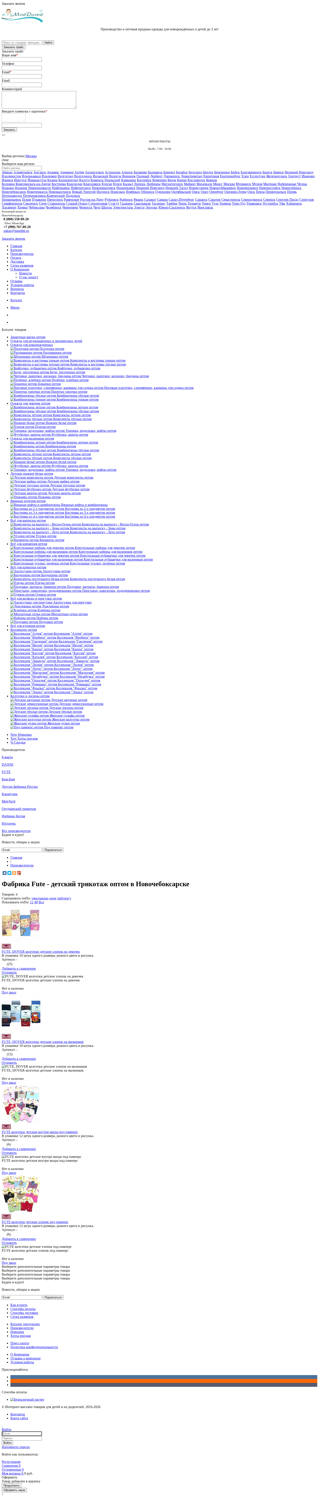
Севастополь (230, 199)
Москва (31, 156)
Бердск (208, 172)
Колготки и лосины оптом (29, 696)
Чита (96, 207)
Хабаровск (294, 203)
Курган (107, 184)
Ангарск (39, 172)
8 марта (7, 757)
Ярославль (205, 207)
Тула (215, 203)
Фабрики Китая (13, 816)
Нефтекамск (61, 188)
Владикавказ (31, 176)
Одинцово (163, 192)
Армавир (67, 172)
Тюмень (225, 203)
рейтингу (64, 898)
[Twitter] (9, 873)
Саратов (214, 199)
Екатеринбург (230, 176)
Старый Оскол (76, 203)
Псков (26, 199)
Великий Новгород (299, 172)
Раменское (71, 199)
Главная (16, 246)
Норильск (117, 192)
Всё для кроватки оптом (28, 567)
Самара (162, 199)
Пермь (292, 192)
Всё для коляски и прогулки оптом (36, 598)
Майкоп (190, 184)
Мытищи (270, 184)
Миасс (218, 184)
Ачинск (127, 172)
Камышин (128, 180)
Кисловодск (196, 180)
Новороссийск (270, 188)
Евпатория (211, 176)
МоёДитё (8, 801)
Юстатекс (9, 823)
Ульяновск (254, 203)
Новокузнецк (199, 188)
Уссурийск (270, 203)
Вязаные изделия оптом (28, 501)
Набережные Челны (292, 184)
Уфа (282, 203)
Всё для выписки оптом (28, 520)
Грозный (142, 176)
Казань (52, 180)
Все (41, 902)
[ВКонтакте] (5, 873)
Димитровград (191, 176)
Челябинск (53, 207)
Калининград (68, 180)
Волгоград (65, 176)
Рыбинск (126, 199)
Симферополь (12, 203)
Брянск (278, 172)
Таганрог (158, 203)
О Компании (19, 269)
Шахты (106, 207)
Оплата (15, 257)
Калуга (84, 180)
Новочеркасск (37, 192)
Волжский (100, 176)
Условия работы (22, 285)
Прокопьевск (11, 199)
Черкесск (85, 207)
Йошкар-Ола (37, 180)
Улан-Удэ (238, 203)
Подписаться (53, 850)
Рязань (138, 199)
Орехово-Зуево (235, 192)
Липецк (139, 184)
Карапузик (10, 794)
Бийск (235, 172)
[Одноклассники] (14, 873)
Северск (269, 199)
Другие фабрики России (20, 786)
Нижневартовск (103, 188)
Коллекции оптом (23, 630)
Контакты (17, 293)
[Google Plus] (19, 873)
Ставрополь (56, 203)
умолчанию (40, 898)
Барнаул (169, 172)
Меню (15, 307)
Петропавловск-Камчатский (44, 195)
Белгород (195, 172)
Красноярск (92, 184)
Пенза (260, 192)
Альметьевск (23, 172)
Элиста (139, 207)
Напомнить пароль (16, 1447)
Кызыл (128, 184)
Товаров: (8, 894)
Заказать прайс (13, 47)
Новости (25, 273)
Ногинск (103, 192)
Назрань (8, 188)
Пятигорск (55, 199)
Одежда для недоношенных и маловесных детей (46, 341)
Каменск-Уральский (105, 180)
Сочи (43, 203)
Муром (257, 184)
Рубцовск (112, 199)
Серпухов (306, 199)
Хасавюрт (9, 207)
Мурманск (243, 184)
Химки (22, 207)
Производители (22, 254)
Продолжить (11, 1485)
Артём (79, 172)
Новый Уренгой (84, 192)
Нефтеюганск (81, 188)
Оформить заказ (14, 1490)
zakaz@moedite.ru (16, 231)
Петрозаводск (12, 195)
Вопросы (17, 289)
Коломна (8, 184)
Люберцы (153, 184)
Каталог (16, 250)
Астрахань (112, 172)
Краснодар (74, 184)
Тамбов (171, 203)
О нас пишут (28, 277)
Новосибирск (291, 188)
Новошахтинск (60, 192)
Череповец (70, 207)
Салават (150, 199)
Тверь (182, 203)
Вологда (115, 176)
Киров (182, 180)
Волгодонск (83, 176)
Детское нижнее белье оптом (31, 473)
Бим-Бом (8, 779)
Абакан (7, 172)
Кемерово (159, 180)
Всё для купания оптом (27, 626)
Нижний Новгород (150, 188)
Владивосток (11, 176)
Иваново (308, 176)
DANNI (7, 764)
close (5, 160)
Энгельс (151, 207)
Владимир (49, 176)
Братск (268, 172)
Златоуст (294, 176)
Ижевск (7, 180)
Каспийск (144, 180)
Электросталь (123, 207)
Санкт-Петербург (181, 199)
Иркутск (20, 180)
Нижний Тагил (176, 188)
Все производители (16, 831)
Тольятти (194, 203)
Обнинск (147, 192)
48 (36, 902)
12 (31, 902)
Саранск (201, 199)
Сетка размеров (21, 265)
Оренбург (216, 192)
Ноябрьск (133, 192)
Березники (222, 172)
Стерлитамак (98, 203)
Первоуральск (276, 192)
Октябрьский (181, 192)
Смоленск (30, 203)
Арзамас (53, 172)
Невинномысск (39, 188)
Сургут (114, 203)
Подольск (73, 195)
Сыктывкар (142, 203)
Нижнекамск (125, 188)
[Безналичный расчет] (27, 1399)
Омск (196, 192)
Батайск (182, 172)
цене (52, 898)
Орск (251, 192)
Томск (206, 203)
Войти (7, 1442)
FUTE (6, 772)
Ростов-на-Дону (92, 199)
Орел (204, 192)
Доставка (17, 261)
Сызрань (126, 203)
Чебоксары (37, 207)
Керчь (172, 180)
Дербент (156, 176)
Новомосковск (247, 188)
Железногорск (276, 176)
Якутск (191, 207)
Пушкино (39, 199)
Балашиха (155, 172)
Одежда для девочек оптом (30, 403)
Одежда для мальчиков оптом (32, 438)
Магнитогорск (172, 184)
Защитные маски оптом (27, 337)
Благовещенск (251, 172)
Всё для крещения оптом (28, 544)
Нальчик (21, 188)
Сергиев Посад (287, 199)
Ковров (211, 180)
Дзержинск (171, 176)
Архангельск (94, 172)
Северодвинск (251, 199)
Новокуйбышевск (222, 188)
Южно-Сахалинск (171, 207)
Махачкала (204, 184)
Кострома (59, 184)
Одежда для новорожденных (31, 345)
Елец (245, 176)
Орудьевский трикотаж (19, 809)
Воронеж (129, 176)
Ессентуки (257, 176)
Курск (117, 184)
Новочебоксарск (14, 192)
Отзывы (16, 281)
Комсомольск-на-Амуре (33, 184)
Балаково (140, 172)
